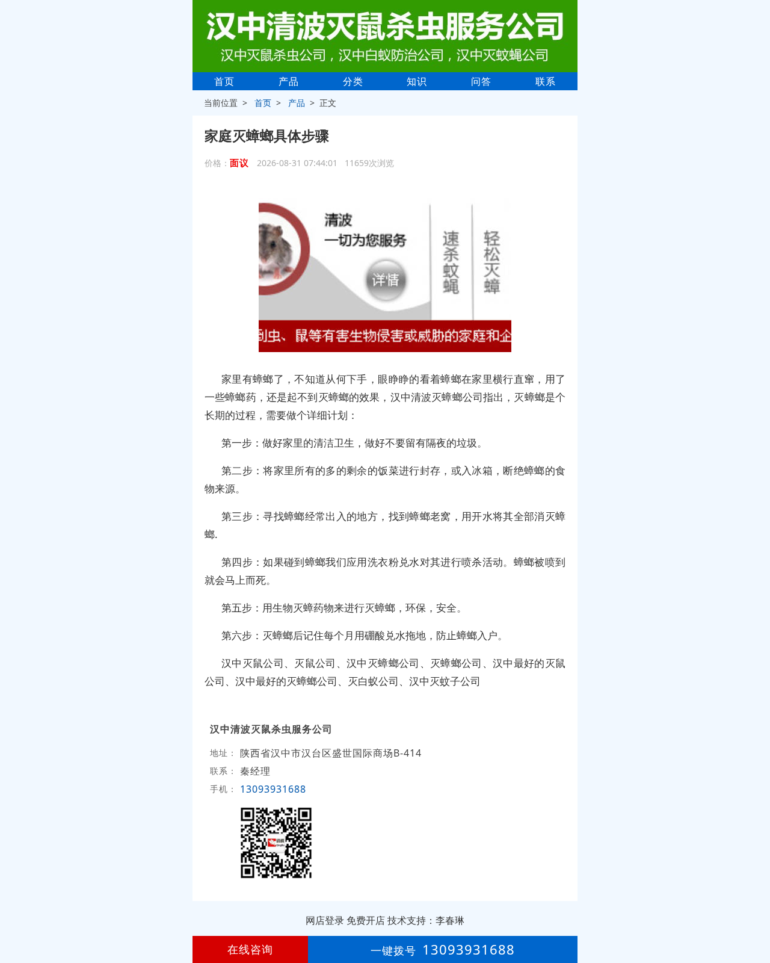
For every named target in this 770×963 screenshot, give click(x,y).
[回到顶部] (754, 917)
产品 (289, 81)
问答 (481, 81)
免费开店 (365, 920)
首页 (224, 81)
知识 (417, 81)
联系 (545, 81)
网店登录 (325, 920)
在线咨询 (250, 949)
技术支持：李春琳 (425, 920)
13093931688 (273, 789)
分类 (353, 81)
